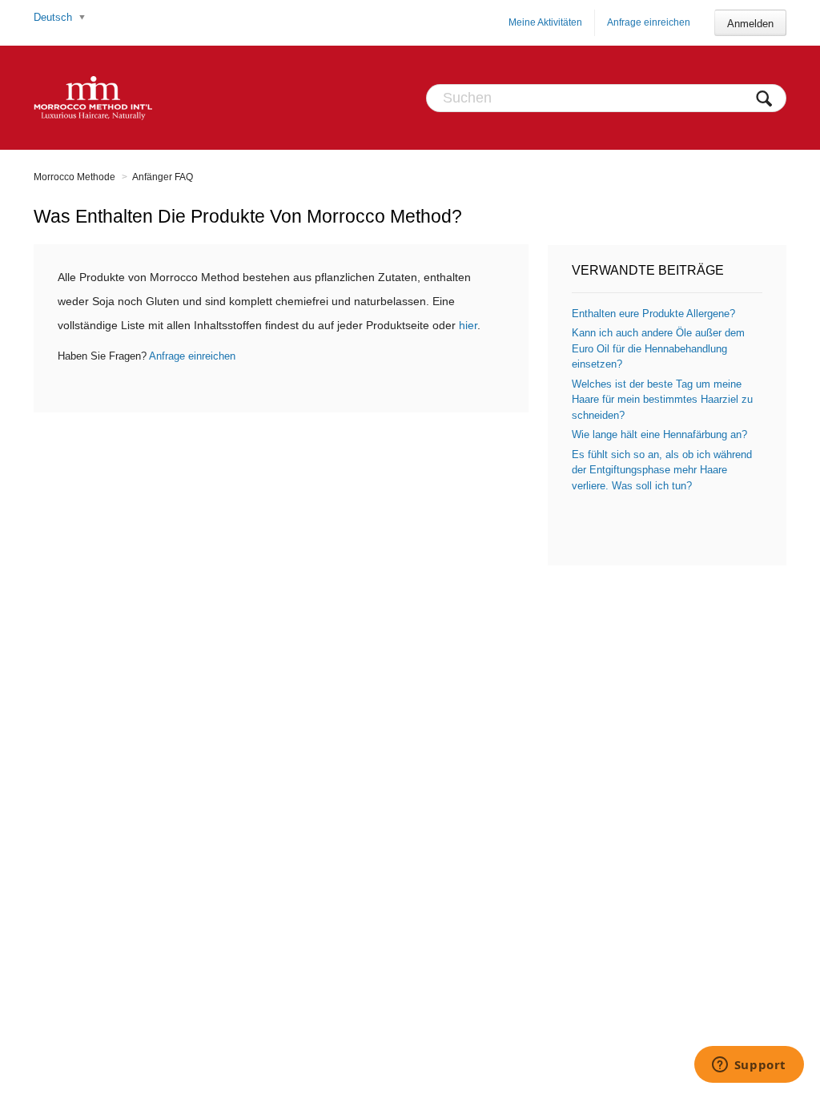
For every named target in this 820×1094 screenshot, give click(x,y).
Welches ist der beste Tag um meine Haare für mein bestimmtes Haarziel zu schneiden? (662, 399)
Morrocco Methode (74, 177)
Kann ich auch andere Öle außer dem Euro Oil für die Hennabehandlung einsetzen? (658, 348)
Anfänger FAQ (162, 177)
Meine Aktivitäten (545, 22)
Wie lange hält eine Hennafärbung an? (659, 434)
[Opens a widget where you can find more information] (748, 1066)
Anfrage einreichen (648, 22)
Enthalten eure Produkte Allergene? (653, 314)
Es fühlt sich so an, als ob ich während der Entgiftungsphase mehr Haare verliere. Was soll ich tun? (662, 470)
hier (468, 325)
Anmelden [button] (750, 24)
